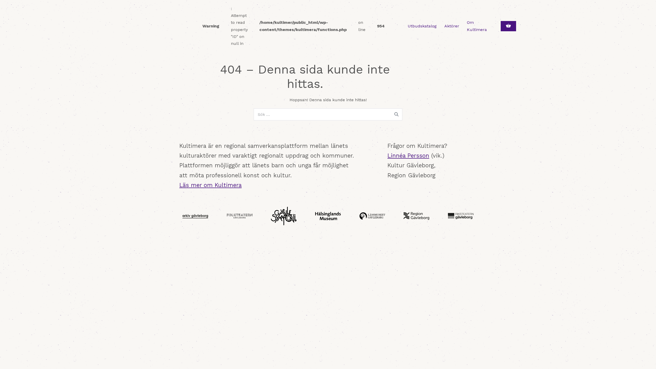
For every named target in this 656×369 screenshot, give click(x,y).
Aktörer (451, 26)
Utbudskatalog (422, 26)
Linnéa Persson (408, 155)
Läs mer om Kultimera (210, 185)
